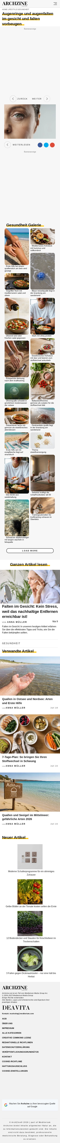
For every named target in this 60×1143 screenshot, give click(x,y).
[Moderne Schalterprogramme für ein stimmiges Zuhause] (30, 868)
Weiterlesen (20, 145)
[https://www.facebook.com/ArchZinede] (20, 1096)
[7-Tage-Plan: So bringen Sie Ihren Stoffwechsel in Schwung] (30, 734)
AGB (4, 1019)
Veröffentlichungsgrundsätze (20, 1052)
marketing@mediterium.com (22, 1014)
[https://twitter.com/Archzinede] (39, 1096)
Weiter (38, 99)
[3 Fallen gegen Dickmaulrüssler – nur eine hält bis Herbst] (30, 970)
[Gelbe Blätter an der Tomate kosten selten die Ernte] (30, 903)
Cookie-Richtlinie (12, 1061)
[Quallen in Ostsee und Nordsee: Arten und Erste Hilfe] (30, 676)
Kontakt (7, 1057)
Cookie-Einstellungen (15, 1071)
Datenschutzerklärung (16, 1047)
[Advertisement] (30, 61)
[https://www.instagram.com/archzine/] (25, 1096)
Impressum (8, 1028)
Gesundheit (23, 9)
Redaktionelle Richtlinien (17, 1042)
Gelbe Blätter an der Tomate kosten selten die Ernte (31, 906)
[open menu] (55, 4)
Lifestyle (12, 9)
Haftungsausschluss (14, 1066)
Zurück (22, 99)
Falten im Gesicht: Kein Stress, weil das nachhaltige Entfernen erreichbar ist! (30, 611)
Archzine (17, 4)
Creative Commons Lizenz (16, 1038)
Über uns (7, 1023)
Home (4, 9)
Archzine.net (17, 988)
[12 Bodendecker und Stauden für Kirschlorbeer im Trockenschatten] (30, 935)
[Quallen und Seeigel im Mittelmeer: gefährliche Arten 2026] (30, 792)
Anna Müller (17, 622)
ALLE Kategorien (11, 1033)
